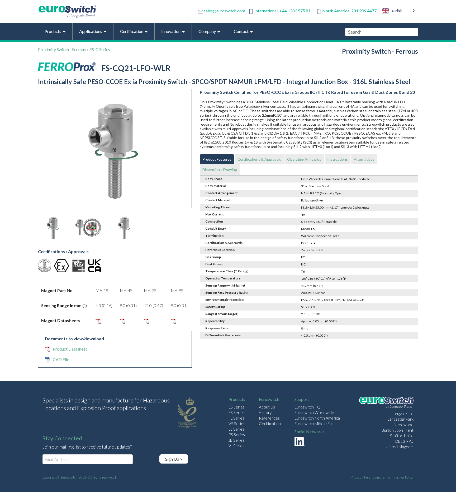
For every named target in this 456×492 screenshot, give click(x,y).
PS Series (237, 434)
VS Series (237, 423)
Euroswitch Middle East (314, 423)
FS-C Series (99, 49)
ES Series (237, 407)
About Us (267, 407)
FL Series (236, 418)
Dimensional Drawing (219, 169)
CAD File (61, 359)
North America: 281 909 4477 (349, 10)
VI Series (236, 445)
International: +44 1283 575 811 (283, 10)
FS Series (237, 412)
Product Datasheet (70, 348)
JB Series (236, 440)
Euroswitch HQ (307, 407)
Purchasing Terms (377, 477)
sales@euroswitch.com (224, 10)
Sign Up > (173, 458)
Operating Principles (304, 159)
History (265, 412)
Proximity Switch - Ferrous (62, 49)
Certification (270, 423)
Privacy (356, 477)
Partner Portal (403, 477)
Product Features (216, 159)
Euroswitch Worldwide (314, 412)
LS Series (236, 429)
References (269, 418)
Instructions (337, 159)
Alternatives (364, 159)
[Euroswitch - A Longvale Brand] (386, 403)
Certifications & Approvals (259, 159)
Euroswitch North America (317, 418)
